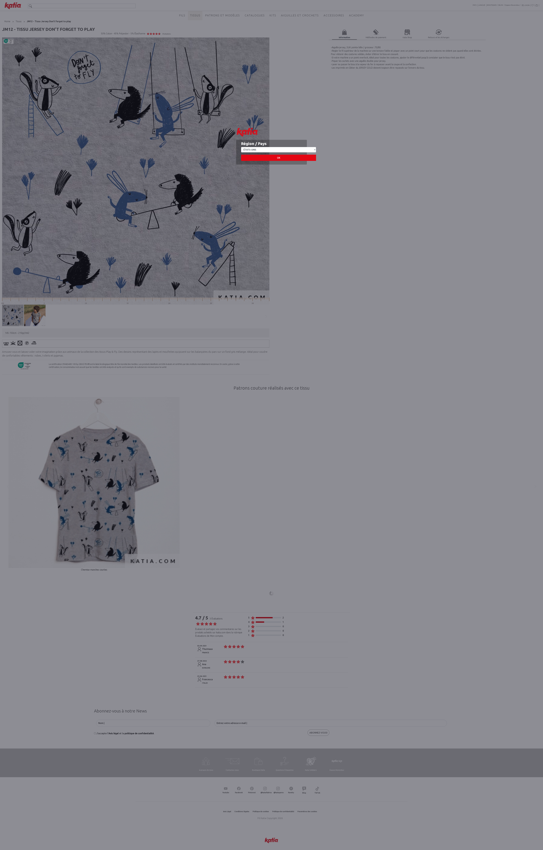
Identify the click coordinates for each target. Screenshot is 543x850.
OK (278, 157)
